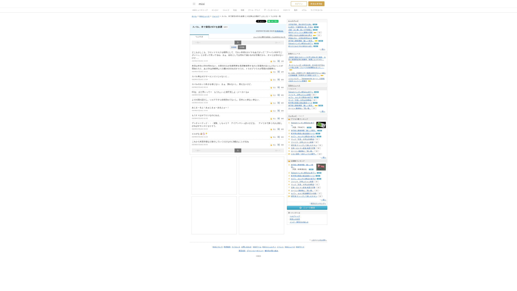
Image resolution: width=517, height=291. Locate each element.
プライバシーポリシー (255, 251)
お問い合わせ (246, 247)
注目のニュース (294, 85)
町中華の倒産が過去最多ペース (300, 103)
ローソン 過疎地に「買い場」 (299, 108)
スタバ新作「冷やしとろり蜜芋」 (304, 154)
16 (319, 35)
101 (316, 46)
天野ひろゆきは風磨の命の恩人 (300, 35)
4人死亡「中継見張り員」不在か (300, 27)
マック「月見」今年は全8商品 (299, 100)
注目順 (241, 47)
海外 (295, 10)
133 (315, 24)
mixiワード (300, 247)
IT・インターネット (271, 10)
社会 (235, 10)
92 (316, 27)
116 (316, 43)
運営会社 (242, 251)
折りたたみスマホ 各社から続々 (300, 46)
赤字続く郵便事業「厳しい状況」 (301, 41)
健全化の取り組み (271, 251)
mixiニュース (204, 16)
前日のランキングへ (318, 203)
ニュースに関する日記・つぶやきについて (269, 37)
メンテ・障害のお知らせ (299, 222)
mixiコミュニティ (269, 247)
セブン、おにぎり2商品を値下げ (300, 97)
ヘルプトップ (295, 216)
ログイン (299, 4)
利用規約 (227, 247)
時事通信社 (279, 31)
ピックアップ (293, 21)
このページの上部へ (319, 240)
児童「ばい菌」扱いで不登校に (300, 30)
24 (314, 108)
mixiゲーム (257, 247)
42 (314, 95)
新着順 (233, 47)
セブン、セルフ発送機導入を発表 (304, 193)
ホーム (194, 16)
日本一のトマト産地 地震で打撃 (303, 148)
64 (316, 97)
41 (314, 100)
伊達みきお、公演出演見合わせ (300, 38)
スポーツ (286, 10)
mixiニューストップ (200, 10)
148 (315, 30)
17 (319, 193)
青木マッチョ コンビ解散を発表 (300, 32)
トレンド (226, 10)
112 (315, 103)
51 (315, 38)
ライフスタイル (316, 10)
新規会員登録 (316, 4)
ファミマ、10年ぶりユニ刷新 (299, 95)
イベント (280, 247)
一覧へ (322, 49)
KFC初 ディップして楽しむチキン (304, 145)
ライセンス (236, 247)
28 (318, 148)
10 (319, 154)
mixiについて (218, 247)
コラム (304, 10)
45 (319, 32)
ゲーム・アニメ (254, 10)
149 (320, 41)
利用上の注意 (295, 219)
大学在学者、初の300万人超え (300, 24)
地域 (242, 10)
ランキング (292, 116)
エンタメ (215, 10)
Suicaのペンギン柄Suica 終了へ (300, 43)
